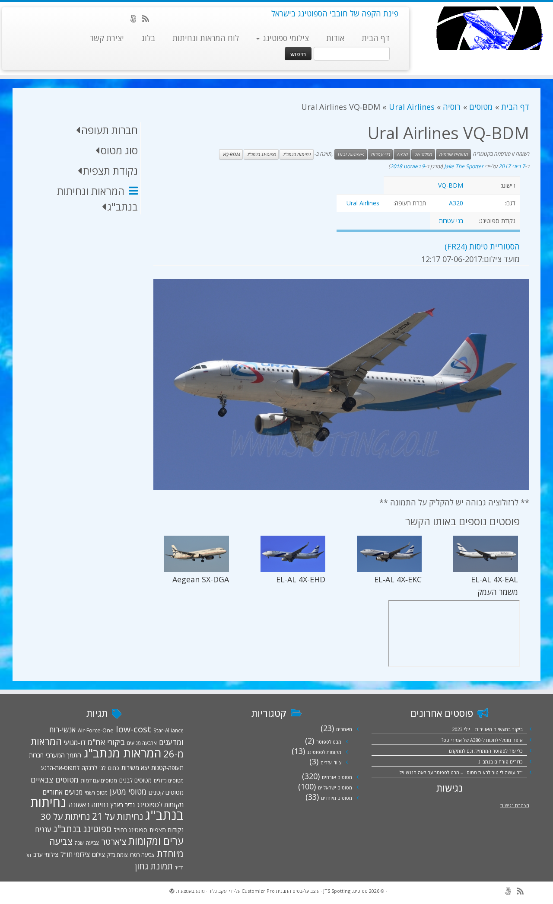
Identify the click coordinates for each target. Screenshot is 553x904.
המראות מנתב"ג (122, 753)
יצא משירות (135, 767)
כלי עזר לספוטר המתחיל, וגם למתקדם (486, 750)
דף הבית (376, 38)
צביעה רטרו (142, 855)
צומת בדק (117, 855)
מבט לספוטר (328, 741)
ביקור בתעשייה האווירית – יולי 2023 (487, 729)
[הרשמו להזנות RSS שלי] (148, 18)
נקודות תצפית (166, 829)
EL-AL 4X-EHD (300, 579)
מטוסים (481, 107)
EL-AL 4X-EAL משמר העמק (494, 585)
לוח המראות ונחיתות (205, 38)
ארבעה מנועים (142, 742)
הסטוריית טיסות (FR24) (482, 246)
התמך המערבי (63, 755)
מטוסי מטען (128, 791)
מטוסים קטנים (166, 792)
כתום (113, 768)
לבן (102, 767)
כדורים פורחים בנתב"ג (500, 761)
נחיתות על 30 (65, 816)
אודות (335, 38)
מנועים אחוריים (62, 792)
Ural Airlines (411, 107)
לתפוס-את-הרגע (60, 768)
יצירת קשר (107, 38)
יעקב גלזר (218, 891)
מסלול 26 (423, 154)
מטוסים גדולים (169, 780)
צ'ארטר (113, 841)
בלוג (148, 38)
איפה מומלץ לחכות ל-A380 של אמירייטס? (482, 740)
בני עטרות (380, 154)
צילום (98, 854)
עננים (43, 829)
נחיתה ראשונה (88, 804)
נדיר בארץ (123, 805)
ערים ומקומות (156, 841)
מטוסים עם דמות (99, 780)
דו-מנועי (75, 742)
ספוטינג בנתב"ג (261, 154)
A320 (402, 154)
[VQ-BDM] (341, 384)
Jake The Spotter (463, 166)
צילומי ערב (45, 855)
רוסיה (452, 107)
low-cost (133, 729)
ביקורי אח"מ (106, 742)
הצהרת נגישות (514, 805)
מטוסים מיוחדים (336, 798)
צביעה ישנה (87, 842)
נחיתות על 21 (117, 816)
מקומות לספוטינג (324, 752)
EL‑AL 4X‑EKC (398, 579)
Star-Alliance (168, 730)
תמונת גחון (154, 866)
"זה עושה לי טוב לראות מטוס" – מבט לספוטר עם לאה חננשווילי (460, 772)
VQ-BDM (231, 154)
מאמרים (344, 729)
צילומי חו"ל (75, 854)
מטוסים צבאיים (55, 779)
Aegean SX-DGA (200, 579)
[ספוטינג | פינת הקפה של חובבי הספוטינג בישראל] (489, 28)
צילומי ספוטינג (285, 38)
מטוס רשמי (96, 792)
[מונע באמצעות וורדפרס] (172, 889)
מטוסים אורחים (453, 154)
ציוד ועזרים (331, 762)
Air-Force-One (96, 730)
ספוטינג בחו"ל (130, 830)
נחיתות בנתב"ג (297, 154)
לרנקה (89, 767)
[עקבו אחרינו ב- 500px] (136, 18)
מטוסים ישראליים (335, 787)
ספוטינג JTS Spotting (345, 891)
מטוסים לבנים (135, 780)
